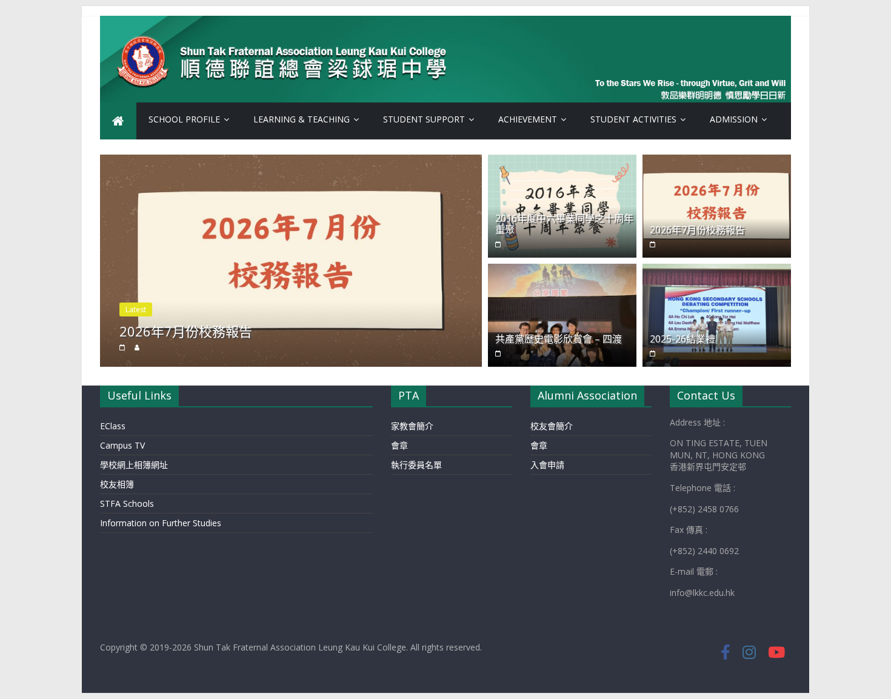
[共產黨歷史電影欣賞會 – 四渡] (562, 271)
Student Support (424, 119)
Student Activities (633, 119)
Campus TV (122, 445)
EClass (112, 426)
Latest (135, 309)
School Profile (184, 119)
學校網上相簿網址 (134, 464)
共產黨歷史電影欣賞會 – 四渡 (558, 339)
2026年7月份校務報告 (185, 331)
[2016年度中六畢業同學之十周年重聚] (562, 162)
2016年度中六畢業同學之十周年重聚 (564, 224)
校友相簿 (117, 484)
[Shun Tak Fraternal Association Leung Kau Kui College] (118, 120)
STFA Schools (127, 503)
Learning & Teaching (301, 119)
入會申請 (547, 464)
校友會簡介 (551, 426)
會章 (399, 445)
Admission (734, 119)
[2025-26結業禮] (716, 271)
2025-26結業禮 (682, 339)
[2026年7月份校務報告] (291, 162)
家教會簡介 (412, 426)
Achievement (527, 119)
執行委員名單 (416, 464)
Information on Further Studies (160, 523)
